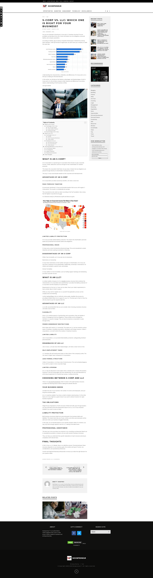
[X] (1, 10)
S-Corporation (57, 459)
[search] (109, 532)
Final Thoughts (48, 154)
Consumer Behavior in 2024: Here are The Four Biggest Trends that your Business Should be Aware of (74, 469)
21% (55, 40)
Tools (61, 1)
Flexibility (49, 136)
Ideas (57, 1)
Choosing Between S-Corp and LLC (54, 146)
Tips (53, 31)
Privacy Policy (74, 564)
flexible (64, 281)
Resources (93, 123)
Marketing (57, 11)
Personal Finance (95, 117)
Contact (71, 1)
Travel (92, 136)
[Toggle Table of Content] (84, 123)
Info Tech (93, 98)
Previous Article (54, 466)
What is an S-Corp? (49, 124)
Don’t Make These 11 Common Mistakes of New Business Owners (55, 468)
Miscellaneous (87, 11)
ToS (83, 564)
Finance (93, 94)
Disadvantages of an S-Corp (52, 131)
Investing (93, 100)
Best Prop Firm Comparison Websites (101, 24)
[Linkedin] (1, 13)
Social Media (94, 127)
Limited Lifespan (51, 145)
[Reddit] (1, 15)
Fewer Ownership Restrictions (54, 137)
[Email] (1, 23)
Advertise (65, 1)
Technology (76, 11)
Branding (93, 92)
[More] (1, 25)
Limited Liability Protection (53, 128)
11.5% (60, 193)
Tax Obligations (49, 149)
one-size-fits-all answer (54, 381)
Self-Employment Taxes (52, 142)
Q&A (92, 121)
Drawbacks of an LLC (51, 140)
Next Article (77, 466)
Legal (44, 31)
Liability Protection (50, 151)
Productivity (94, 119)
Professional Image (51, 130)
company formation (47, 459)
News (92, 111)
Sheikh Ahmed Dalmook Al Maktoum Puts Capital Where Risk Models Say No (103, 56)
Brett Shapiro (47, 29)
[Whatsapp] (1, 20)
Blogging (93, 90)
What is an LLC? (49, 133)
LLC (52, 459)
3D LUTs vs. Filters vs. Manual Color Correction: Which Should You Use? (103, 49)
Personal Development (97, 115)
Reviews (93, 125)
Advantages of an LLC (51, 135)
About (44, 1)
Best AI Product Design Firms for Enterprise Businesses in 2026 (102, 42)
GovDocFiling (49, 296)
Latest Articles (51, 1)
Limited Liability (51, 139)
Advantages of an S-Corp (51, 126)
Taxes (92, 129)
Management (66, 11)
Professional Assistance (51, 152)
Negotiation (94, 109)
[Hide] (0, 27)
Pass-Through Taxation (52, 127)
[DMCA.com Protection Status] (74, 543)
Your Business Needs (50, 148)
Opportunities (48, 11)
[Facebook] (1, 8)
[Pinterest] (1, 18)
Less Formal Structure (52, 143)
